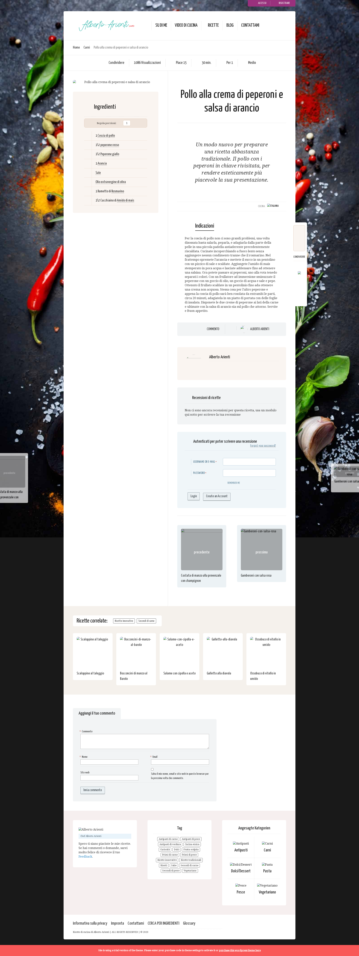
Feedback (85, 856)
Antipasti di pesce (191, 839)
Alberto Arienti (259, 329)
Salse (174, 865)
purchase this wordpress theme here (240, 950)
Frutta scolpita (191, 849)
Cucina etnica (192, 844)
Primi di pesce (189, 854)
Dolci (176, 849)
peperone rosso (109, 145)
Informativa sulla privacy (90, 923)
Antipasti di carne (168, 839)
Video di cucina (186, 25)
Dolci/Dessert (241, 871)
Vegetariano (190, 870)
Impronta (117, 923)
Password (199, 473)
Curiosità (165, 849)
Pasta (267, 871)
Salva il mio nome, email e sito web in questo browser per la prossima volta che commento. (180, 776)
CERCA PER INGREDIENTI (163, 923)
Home (76, 47)
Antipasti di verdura (170, 844)
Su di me (161, 25)
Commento (213, 329)
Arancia (102, 163)
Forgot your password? (263, 445)
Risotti (163, 865)
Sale (98, 173)
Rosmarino (117, 191)
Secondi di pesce (171, 870)
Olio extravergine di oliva (111, 182)
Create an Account (217, 496)
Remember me (234, 483)
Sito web (85, 772)
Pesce (241, 892)
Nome (84, 756)
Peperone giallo (109, 154)
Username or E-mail (204, 461)
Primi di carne (170, 854)
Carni (87, 47)
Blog (230, 25)
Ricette (213, 25)
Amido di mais (125, 200)
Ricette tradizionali (191, 860)
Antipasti (241, 850)
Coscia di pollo (106, 135)
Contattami (250, 25)
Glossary (189, 923)
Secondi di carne (146, 621)
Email (154, 756)
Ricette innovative (124, 621)
